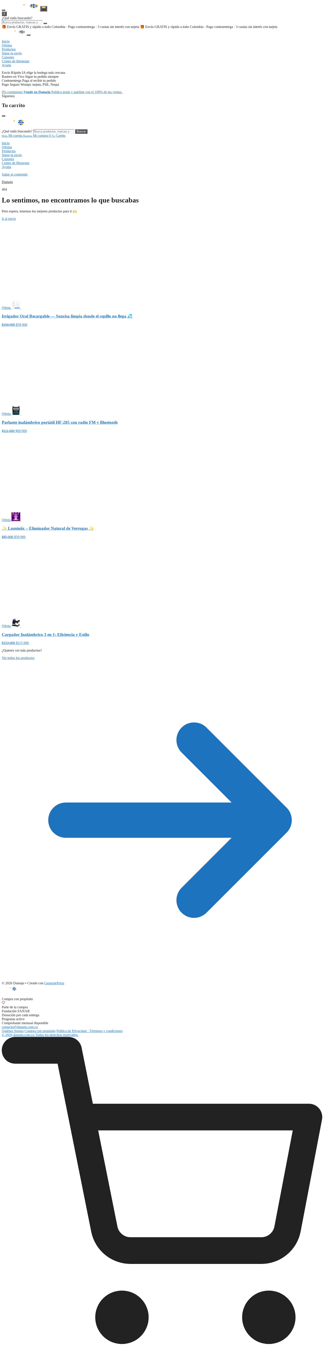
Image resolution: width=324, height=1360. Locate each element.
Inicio (6, 143)
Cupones (8, 159)
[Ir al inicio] (23, 9)
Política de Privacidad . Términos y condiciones (89, 1031)
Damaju (7, 182)
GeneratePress (54, 983)
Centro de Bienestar (15, 163)
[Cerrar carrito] (3, 116)
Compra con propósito (40, 1031)
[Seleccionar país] (43, 8)
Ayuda (6, 167)
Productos (9, 151)
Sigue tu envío (12, 155)
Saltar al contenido (15, 174)
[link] (162, 1197)
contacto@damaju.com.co (20, 1027)
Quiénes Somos (13, 1031)
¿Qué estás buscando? (17, 18)
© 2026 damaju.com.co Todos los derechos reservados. (40, 1035)
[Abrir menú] (3, 10)
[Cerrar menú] (28, 35)
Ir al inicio (9, 219)
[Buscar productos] (45, 23)
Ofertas (7, 147)
